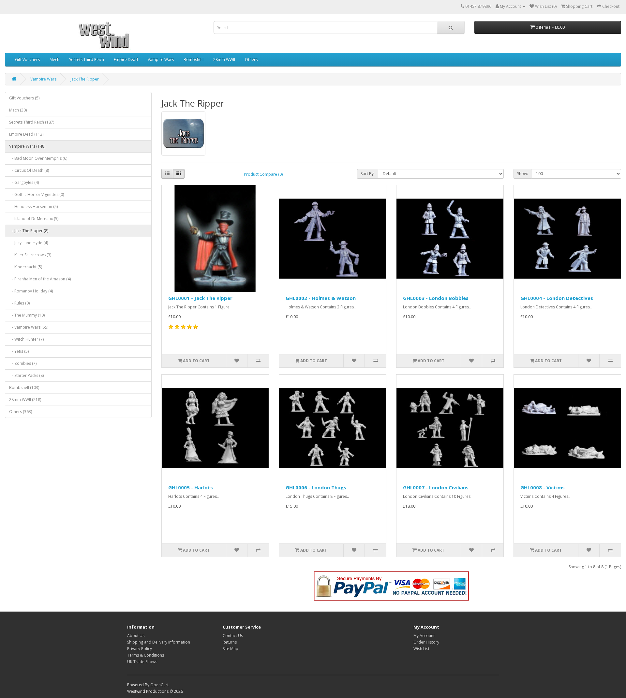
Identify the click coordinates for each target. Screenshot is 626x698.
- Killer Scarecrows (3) (30, 255)
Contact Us (233, 635)
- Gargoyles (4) (24, 182)
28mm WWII (224, 59)
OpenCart (159, 685)
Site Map (230, 648)
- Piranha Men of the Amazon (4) (40, 279)
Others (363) (20, 411)
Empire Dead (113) (26, 134)
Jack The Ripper (84, 79)
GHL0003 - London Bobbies (436, 298)
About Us (135, 635)
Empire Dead (126, 59)
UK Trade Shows (142, 661)
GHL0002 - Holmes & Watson (321, 298)
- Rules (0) (19, 303)
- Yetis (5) (19, 351)
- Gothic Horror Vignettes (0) (36, 194)
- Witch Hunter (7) (26, 339)
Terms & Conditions (145, 655)
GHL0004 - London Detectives (556, 298)
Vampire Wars (161, 59)
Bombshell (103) (24, 387)
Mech (54, 59)
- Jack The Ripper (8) (28, 230)
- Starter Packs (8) (26, 375)
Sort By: (368, 173)
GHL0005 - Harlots (190, 487)
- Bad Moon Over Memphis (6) (38, 158)
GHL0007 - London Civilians (436, 487)
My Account (424, 635)
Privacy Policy (139, 648)
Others (251, 59)
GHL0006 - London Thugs (316, 487)
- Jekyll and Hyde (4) (28, 242)
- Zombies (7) (23, 363)
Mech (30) (18, 110)
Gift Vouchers (27, 59)
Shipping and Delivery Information (158, 642)
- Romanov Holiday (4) (31, 291)
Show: (522, 173)
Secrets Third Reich (86, 59)
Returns (230, 642)
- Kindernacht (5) (25, 267)
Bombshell (193, 59)
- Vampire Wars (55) (28, 327)
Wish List (421, 648)
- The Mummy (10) (27, 315)
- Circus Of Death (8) (29, 170)
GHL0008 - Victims (542, 487)
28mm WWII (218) (25, 399)
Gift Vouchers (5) (24, 98)
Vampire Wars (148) (27, 146)
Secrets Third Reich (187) (31, 122)
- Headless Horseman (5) (33, 206)
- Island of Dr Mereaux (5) (33, 218)
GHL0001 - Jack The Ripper (200, 298)
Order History (426, 642)
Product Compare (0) (263, 174)
